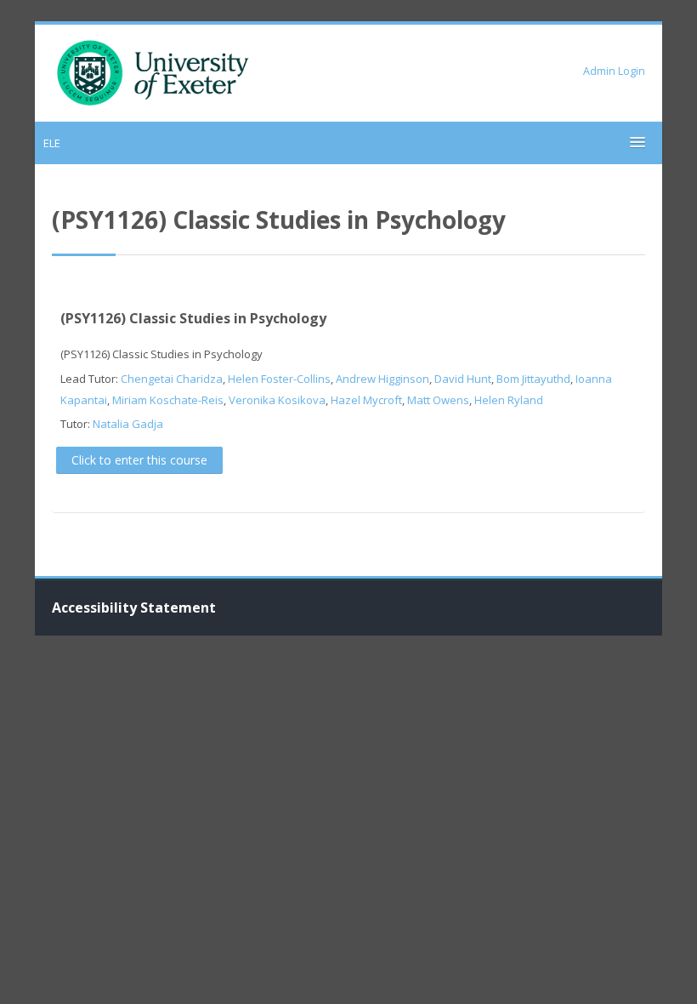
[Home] (153, 71)
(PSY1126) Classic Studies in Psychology (193, 318)
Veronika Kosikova (277, 400)
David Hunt (462, 378)
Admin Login (614, 71)
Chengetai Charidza (172, 378)
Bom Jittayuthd (533, 378)
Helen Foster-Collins (279, 378)
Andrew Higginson (382, 378)
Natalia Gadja (128, 423)
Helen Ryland (508, 400)
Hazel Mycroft (366, 400)
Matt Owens (438, 400)
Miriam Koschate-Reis (168, 400)
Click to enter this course (139, 460)
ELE (51, 143)
